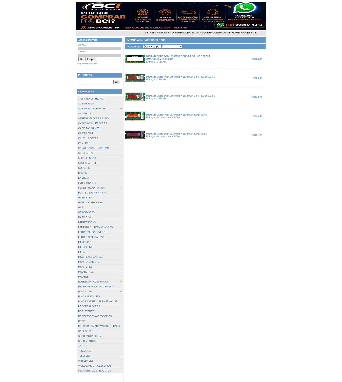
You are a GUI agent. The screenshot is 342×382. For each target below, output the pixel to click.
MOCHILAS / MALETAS (90, 257)
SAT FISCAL (84, 331)
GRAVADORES (86, 212)
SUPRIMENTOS (87, 341)
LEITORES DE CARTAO (91, 237)
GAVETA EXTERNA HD (90, 202)
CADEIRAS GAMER (89, 128)
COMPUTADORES (88, 163)
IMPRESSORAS (87, 222)
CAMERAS (84, 143)
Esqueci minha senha (87, 64)
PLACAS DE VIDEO (89, 296)
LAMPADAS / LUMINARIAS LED (95, 227)
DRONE (82, 173)
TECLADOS (84, 351)
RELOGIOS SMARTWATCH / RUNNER (99, 326)
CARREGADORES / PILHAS (93, 148)
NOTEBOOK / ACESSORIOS (93, 281)
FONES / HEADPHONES (91, 187)
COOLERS (84, 168)
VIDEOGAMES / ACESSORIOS (94, 365)
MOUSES (83, 276)
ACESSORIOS (86, 103)
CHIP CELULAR (87, 158)
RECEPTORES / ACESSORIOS (95, 316)
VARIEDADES (85, 360)
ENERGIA (83, 177)
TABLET (82, 346)
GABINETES (85, 197)
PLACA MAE (85, 291)
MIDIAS (82, 252)
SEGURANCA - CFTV (89, 336)
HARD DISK (84, 217)
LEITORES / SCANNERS (91, 232)
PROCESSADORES (89, 306)
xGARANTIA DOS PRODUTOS (94, 370)
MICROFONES (86, 247)
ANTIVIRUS (84, 113)
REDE (81, 321)
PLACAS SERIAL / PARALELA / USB (97, 301)
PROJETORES (86, 311)
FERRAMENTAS (87, 182)
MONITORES (85, 266)
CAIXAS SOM (85, 133)
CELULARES (85, 153)
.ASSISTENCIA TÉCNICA (91, 98)
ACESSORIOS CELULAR (92, 108)
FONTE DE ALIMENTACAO (92, 192)
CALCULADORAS (88, 138)
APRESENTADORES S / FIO (93, 118)
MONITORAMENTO (88, 262)
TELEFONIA (84, 356)
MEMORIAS (84, 242)
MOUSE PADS (86, 271)
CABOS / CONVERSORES (92, 123)
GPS (80, 207)
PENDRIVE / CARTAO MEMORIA (96, 286)
